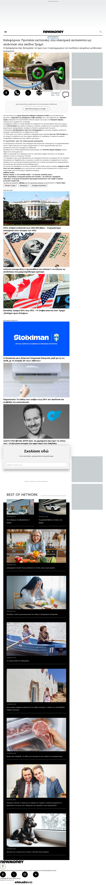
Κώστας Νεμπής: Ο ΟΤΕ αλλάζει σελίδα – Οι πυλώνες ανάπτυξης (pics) (27, 175)
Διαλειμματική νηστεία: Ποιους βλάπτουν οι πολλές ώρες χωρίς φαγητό (31, 568)
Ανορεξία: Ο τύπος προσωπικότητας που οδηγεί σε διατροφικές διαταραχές (32, 614)
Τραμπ (22, 124)
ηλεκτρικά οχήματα (56, 120)
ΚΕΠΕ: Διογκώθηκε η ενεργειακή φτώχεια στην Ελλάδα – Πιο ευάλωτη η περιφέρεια (31, 177)
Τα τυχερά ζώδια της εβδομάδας (18, 661)
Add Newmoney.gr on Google (35, 109)
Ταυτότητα (44, 870)
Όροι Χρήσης (4, 870)
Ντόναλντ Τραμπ (10, 185)
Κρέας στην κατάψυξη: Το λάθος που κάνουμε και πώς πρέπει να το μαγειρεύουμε (34, 756)
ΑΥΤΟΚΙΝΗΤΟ (53, 37)
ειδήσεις (22, 183)
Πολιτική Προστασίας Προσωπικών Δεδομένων (25, 870)
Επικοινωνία (52, 870)
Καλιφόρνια (26, 118)
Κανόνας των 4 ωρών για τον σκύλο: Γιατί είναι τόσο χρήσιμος (28, 852)
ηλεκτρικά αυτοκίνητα (39, 185)
